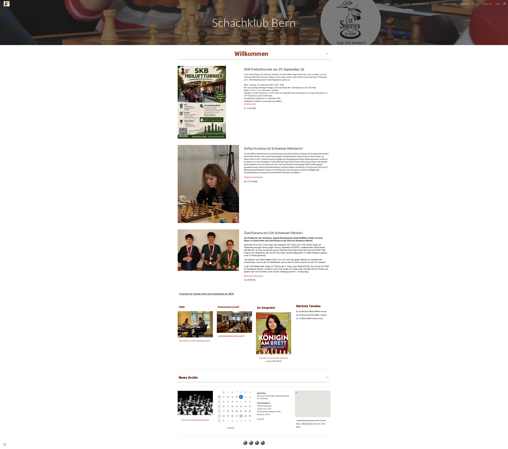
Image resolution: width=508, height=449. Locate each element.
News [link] (396, 4)
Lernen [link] (435, 4)
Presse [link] (475, 4)
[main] (254, 22)
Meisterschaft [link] (419, 4)
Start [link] (387, 4)
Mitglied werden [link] (449, 4)
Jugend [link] (463, 4)
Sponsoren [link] (487, 4)
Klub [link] (404, 4)
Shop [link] (497, 4)
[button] (505, 4)
